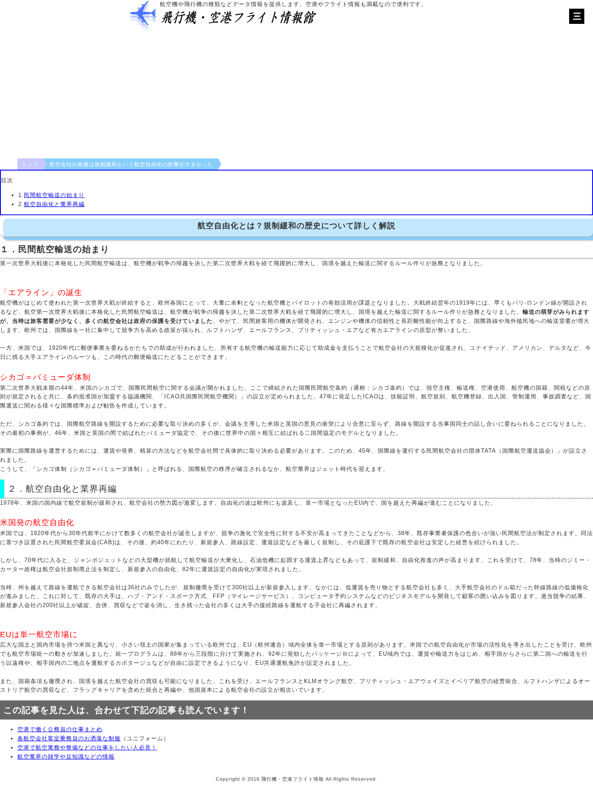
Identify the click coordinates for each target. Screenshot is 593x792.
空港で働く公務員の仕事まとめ (59, 729)
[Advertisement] (296, 93)
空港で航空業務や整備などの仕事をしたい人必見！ (87, 747)
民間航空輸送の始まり (54, 195)
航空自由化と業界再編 (54, 204)
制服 (115, 738)
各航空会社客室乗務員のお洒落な (63, 738)
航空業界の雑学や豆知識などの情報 (66, 756)
